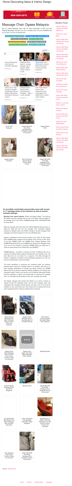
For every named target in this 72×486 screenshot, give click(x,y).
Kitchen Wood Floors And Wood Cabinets (62, 128)
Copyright (49, 482)
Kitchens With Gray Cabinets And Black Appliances (62, 28)
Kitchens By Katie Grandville (61, 80)
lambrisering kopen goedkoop (17, 42)
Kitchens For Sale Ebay (61, 35)
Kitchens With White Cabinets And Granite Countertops (62, 41)
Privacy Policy (39, 482)
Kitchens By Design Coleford (62, 109)
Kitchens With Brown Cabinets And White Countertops (62, 56)
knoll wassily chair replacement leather (37, 36)
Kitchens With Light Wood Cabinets (62, 68)
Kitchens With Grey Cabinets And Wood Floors (62, 116)
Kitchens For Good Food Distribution (61, 63)
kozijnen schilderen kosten (37, 44)
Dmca (22, 482)
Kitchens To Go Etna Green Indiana (62, 104)
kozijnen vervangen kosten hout (15, 36)
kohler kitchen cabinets (36, 39)
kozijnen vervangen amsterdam (37, 42)
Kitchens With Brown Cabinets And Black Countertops (62, 49)
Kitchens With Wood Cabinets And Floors (62, 74)
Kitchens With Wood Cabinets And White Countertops (62, 140)
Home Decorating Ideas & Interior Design (27, 1)
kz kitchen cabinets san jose (19, 39)
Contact (29, 482)
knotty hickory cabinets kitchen (18, 44)
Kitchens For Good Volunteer (61, 91)
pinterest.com (12, 469)
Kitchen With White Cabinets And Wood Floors (62, 97)
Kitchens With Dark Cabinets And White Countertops (62, 148)
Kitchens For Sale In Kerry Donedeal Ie (62, 85)
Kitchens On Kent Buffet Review (61, 122)
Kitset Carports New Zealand (62, 133)
